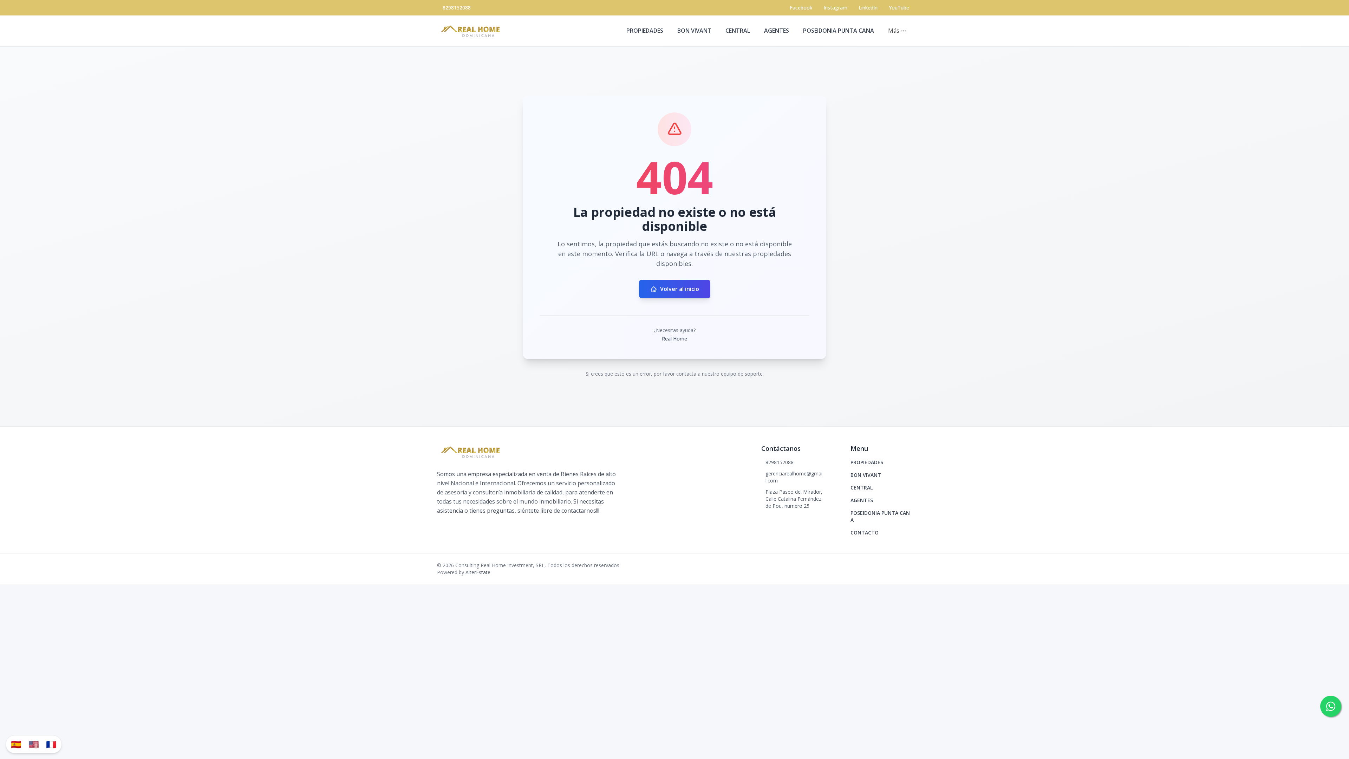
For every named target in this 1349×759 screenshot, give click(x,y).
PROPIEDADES (644, 30)
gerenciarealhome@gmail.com (793, 477)
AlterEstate (477, 572)
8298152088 (457, 7)
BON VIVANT (694, 30)
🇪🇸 (16, 744)
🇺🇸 (33, 744)
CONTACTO (865, 532)
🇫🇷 (51, 744)
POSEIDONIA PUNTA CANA (838, 30)
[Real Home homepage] (472, 30)
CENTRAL (737, 30)
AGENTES (776, 30)
